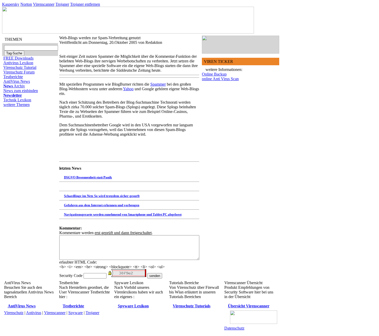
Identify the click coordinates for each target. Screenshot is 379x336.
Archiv (14, 86)
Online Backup (214, 74)
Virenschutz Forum (19, 72)
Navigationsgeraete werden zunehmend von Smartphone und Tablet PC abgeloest (123, 214)
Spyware (75, 312)
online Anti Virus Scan (220, 79)
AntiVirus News (16, 81)
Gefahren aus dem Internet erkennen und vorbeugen (101, 205)
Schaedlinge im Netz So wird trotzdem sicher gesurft (101, 196)
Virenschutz (13, 312)
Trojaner (62, 4)
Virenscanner (43, 4)
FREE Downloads (18, 58)
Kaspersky (10, 4)
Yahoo (128, 89)
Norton (26, 4)
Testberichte (13, 77)
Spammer (158, 84)
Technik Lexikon (17, 100)
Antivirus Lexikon (18, 63)
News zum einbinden (20, 90)
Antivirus (33, 312)
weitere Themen (16, 104)
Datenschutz (234, 328)
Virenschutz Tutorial (19, 67)
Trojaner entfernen (85, 4)
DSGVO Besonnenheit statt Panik (88, 177)
